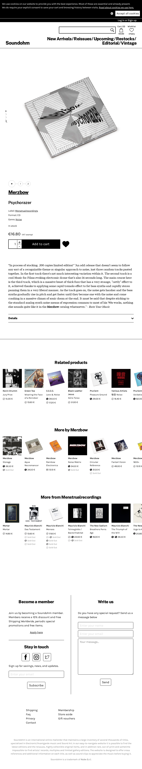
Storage (7, 462)
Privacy (30, 718)
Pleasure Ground (98, 394)
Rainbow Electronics (52, 464)
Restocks (125, 38)
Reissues (82, 38)
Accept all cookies (128, 13)
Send (105, 682)
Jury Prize (7, 394)
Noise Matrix (74, 462)
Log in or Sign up (127, 20)
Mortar (6, 525)
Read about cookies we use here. (116, 7)
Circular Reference (95, 464)
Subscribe (36, 685)
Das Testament (32, 529)
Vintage (128, 43)
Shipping (32, 710)
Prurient (94, 391)
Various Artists (119, 391)
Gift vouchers (66, 718)
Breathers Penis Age (98, 531)
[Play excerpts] (11, 183)
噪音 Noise (117, 394)
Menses (50, 529)
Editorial (110, 43)
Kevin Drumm (10, 391)
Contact (31, 722)
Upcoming (104, 38)
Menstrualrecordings (26, 210)
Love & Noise (53, 394)
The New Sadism (98, 525)
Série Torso (73, 398)
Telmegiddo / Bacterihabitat (75, 531)
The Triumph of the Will (119, 531)
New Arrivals (59, 38)
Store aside (65, 714)
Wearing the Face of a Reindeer (34, 396)
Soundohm (17, 43)
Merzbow (18, 192)
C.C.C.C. (50, 391)
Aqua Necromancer (32, 464)
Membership (66, 710)
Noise (19, 219)
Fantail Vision (119, 462)
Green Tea (30, 391)
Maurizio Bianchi (33, 525)
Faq (28, 714)
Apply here (36, 632)
